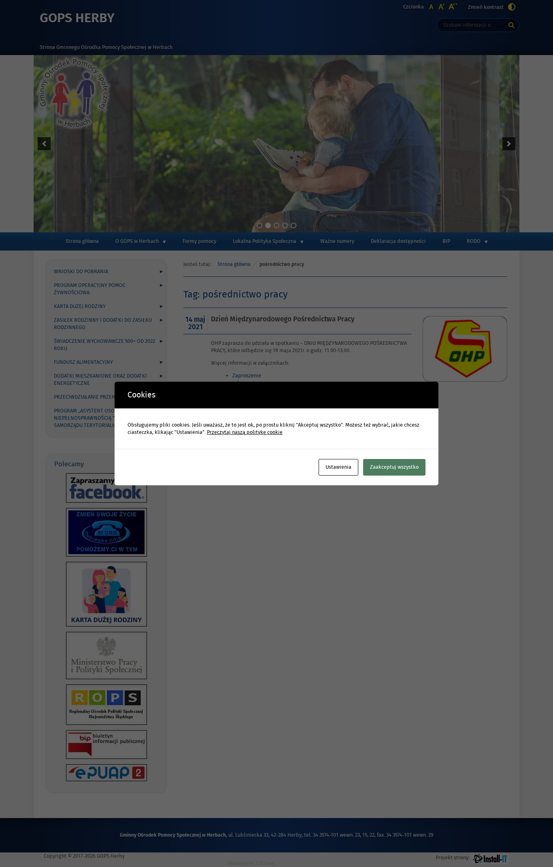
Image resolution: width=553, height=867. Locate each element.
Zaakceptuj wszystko (394, 467)
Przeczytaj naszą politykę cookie (245, 432)
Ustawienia (338, 467)
